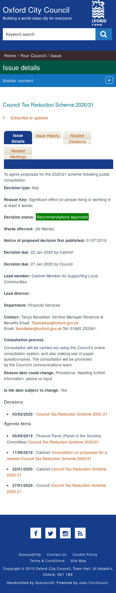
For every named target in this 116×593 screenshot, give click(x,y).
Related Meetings (18, 153)
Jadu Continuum (93, 582)
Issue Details (18, 138)
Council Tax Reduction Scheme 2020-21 (72, 414)
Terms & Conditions (47, 560)
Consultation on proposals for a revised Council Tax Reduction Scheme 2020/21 (57, 455)
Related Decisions (77, 138)
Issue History (47, 135)
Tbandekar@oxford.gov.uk (54, 323)
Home (10, 55)
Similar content (18, 80)
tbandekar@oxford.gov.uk (39, 328)
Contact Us (57, 554)
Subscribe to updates (29, 118)
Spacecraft (44, 582)
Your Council (33, 55)
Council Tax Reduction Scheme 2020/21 (63, 442)
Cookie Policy (85, 554)
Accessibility (30, 554)
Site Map (78, 560)
